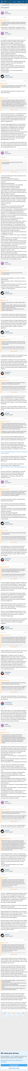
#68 (26, 377)
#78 (26, 835)
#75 (26, 708)
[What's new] (23, 1)
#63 (26, 80)
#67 (26, 336)
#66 (26, 297)
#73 (26, 632)
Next (18, 1013)
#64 (26, 157)
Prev (9, 1013)
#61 (26, 17)
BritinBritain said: (5, 838)
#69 (26, 418)
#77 (26, 806)
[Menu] (2, 1)
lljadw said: (4, 83)
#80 (26, 939)
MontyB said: (4, 20)
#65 (26, 267)
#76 (26, 729)
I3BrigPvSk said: (5, 339)
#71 (26, 527)
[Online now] (3, 78)
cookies (11, 1056)
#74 (26, 677)
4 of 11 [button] (14, 1013)
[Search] (26, 1)
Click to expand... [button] (14, 109)
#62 (26, 37)
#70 (26, 486)
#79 (26, 874)
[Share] (24, 17)
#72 (26, 564)
